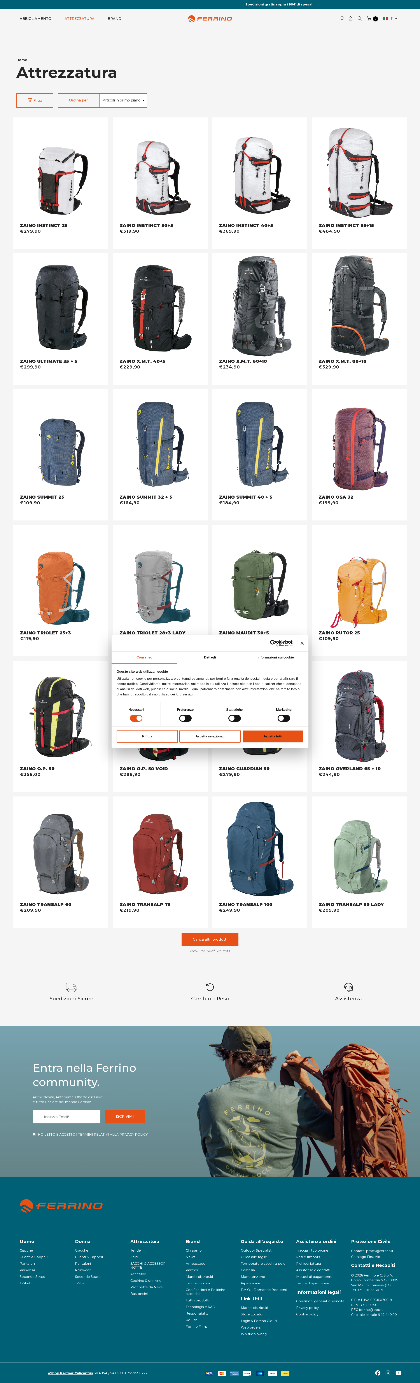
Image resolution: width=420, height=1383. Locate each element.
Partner (192, 1270)
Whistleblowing (254, 1334)
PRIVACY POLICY (133, 1134)
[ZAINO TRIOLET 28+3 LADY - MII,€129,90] (160, 577)
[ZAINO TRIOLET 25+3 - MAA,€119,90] (60, 577)
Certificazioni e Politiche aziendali (205, 1292)
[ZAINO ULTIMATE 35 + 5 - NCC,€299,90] (60, 306)
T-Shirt (25, 1283)
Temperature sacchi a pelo (263, 1263)
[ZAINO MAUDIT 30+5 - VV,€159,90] (259, 577)
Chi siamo (194, 1250)
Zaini (134, 1257)
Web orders (251, 1327)
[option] (71, 992)
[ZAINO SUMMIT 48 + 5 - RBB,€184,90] (259, 441)
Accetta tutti (273, 736)
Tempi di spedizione (312, 1283)
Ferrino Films (196, 1326)
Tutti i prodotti (197, 1300)
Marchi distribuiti (199, 1277)
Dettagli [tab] (210, 657)
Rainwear (27, 1270)
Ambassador (196, 1263)
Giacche (26, 1250)
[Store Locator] (342, 19)
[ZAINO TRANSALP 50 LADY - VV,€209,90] (359, 849)
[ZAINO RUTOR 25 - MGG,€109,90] (359, 577)
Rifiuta (147, 736)
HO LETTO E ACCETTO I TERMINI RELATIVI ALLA (93, 1134)
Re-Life (192, 1320)
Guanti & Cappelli (34, 1257)
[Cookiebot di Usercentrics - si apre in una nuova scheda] (273, 643)
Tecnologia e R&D (200, 1307)
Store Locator (252, 1314)
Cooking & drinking (145, 1280)
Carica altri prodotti (210, 939)
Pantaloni (27, 1263)
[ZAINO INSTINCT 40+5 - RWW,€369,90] (259, 170)
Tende (135, 1250)
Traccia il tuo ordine (312, 1250)
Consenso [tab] (144, 657)
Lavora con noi (198, 1283)
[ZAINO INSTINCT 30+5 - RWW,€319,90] (160, 170)
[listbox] (123, 100)
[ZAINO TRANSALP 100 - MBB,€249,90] (259, 849)
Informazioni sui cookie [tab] (275, 657)
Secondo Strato (32, 1277)
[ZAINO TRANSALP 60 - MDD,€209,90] (60, 849)
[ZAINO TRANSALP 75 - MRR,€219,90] (160, 849)
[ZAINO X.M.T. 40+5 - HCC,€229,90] (160, 306)
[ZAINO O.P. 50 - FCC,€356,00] (60, 713)
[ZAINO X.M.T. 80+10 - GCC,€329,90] (359, 306)
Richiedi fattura (308, 1263)
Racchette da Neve (146, 1287)
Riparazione (250, 1283)
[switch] (185, 718)
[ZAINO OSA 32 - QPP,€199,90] (359, 441)
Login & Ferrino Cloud (259, 1321)
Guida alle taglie (254, 1257)
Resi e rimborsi (308, 1257)
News (190, 1257)
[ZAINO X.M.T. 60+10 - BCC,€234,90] (259, 306)
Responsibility (197, 1313)
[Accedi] (350, 19)
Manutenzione (253, 1277)
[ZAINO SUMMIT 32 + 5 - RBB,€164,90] (160, 441)
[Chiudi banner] (302, 643)
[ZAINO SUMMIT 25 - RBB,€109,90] (60, 441)
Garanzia (248, 1270)
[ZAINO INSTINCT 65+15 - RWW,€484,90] (359, 170)
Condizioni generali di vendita (320, 1301)
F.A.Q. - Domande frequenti (264, 1290)
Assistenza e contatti (313, 1270)
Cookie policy (307, 1314)
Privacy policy (307, 1308)
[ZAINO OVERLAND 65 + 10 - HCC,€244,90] (359, 713)
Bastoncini (139, 1294)
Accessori (138, 1274)
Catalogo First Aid (365, 1257)
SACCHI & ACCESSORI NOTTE (148, 1265)
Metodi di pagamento (314, 1277)
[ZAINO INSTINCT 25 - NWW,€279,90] (60, 170)
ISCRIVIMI (125, 1116)
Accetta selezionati (210, 736)
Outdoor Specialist (256, 1250)
